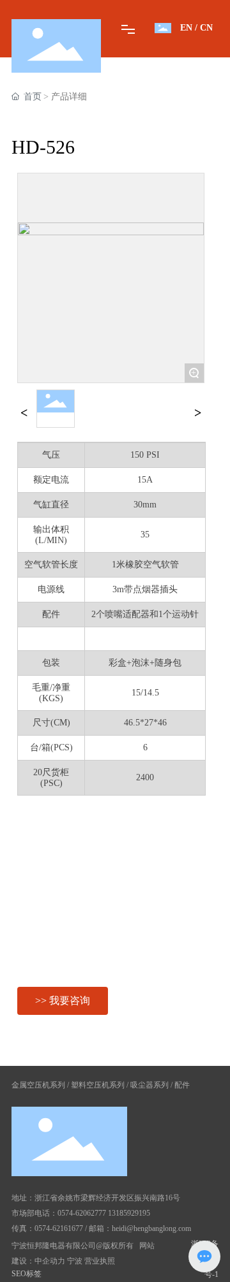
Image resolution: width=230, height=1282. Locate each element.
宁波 (74, 1261)
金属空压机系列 (38, 1085)
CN (206, 28)
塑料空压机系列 (98, 1085)
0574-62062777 (81, 1213)
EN (186, 28)
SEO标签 (27, 1273)
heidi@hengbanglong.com (151, 1228)
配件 (182, 1085)
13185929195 (129, 1213)
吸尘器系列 (149, 1085)
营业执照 (99, 1261)
